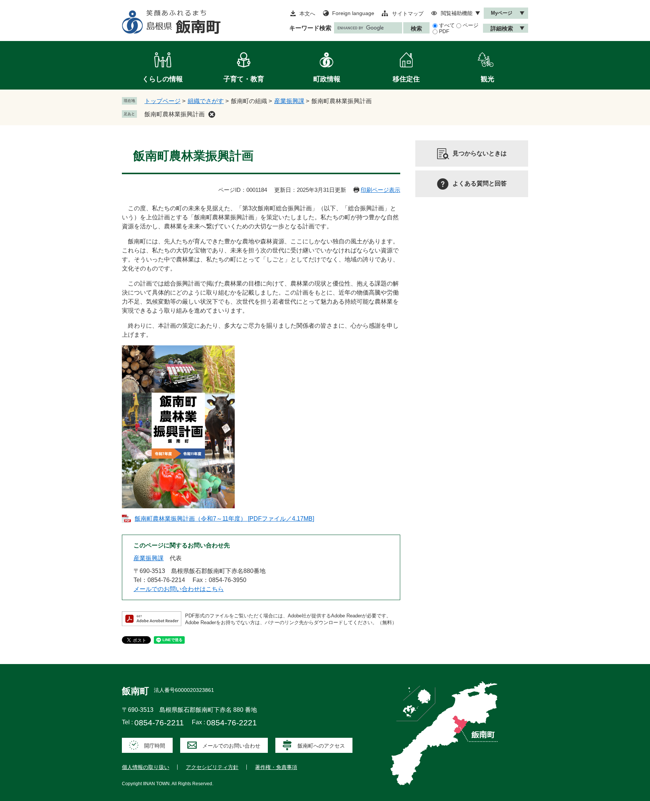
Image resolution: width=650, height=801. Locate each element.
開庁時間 (154, 746)
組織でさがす (206, 101)
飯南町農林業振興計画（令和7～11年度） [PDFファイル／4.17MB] (224, 518)
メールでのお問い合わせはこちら (179, 589)
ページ (470, 25)
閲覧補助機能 (456, 13)
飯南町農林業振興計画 (174, 114)
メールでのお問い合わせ (231, 746)
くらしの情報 (162, 79)
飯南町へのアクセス (321, 746)
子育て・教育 (243, 79)
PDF (444, 31)
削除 (211, 114)
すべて (447, 25)
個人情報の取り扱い (145, 767)
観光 (487, 79)
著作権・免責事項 (276, 767)
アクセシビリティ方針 (212, 767)
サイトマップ (408, 14)
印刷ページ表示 (380, 190)
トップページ (162, 101)
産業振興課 (289, 101)
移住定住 (406, 79)
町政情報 (326, 79)
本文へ (307, 14)
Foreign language (353, 13)
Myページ (501, 13)
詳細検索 (502, 28)
